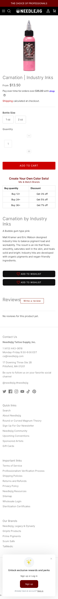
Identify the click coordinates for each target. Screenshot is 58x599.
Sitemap (7, 498)
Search (7, 413)
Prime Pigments (12, 538)
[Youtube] (22, 394)
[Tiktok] (28, 394)
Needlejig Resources (14, 493)
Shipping (8, 103)
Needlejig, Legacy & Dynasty (19, 528)
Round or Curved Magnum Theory (22, 423)
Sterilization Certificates (16, 509)
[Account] (47, 13)
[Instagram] (16, 394)
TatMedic (8, 549)
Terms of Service (12, 468)
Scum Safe (9, 543)
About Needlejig (12, 418)
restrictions (26, 7)
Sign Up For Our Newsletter (18, 428)
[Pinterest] (34, 394)
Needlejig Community (15, 433)
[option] (29, 47)
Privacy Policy (11, 488)
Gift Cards (8, 448)
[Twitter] (4, 394)
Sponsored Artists (13, 443)
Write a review (32, 303)
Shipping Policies (12, 478)
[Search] (10, 13)
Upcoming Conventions (16, 438)
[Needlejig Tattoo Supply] (29, 13)
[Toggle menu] (3, 13)
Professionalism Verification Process (23, 473)
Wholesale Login (12, 503)
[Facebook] (10, 394)
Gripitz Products (12, 533)
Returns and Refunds (15, 483)
